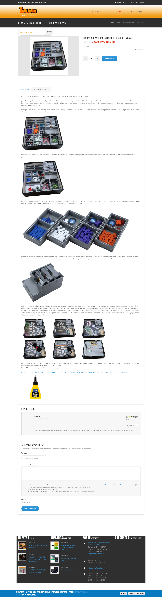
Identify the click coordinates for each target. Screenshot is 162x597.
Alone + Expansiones (68, 570)
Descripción (24, 89)
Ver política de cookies (136, 593)
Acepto (123, 593)
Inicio (112, 22)
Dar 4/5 (28, 502)
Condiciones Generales (96, 554)
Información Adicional (41, 89)
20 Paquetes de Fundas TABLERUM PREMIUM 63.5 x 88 (69, 548)
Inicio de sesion (122, 2)
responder (133, 426)
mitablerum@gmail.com (96, 568)
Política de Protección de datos (98, 556)
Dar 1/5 (22, 502)
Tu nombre (24, 453)
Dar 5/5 (30, 502)
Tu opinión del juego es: (29, 465)
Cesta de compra (138, 2)
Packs (109, 11)
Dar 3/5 (26, 502)
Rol (86, 11)
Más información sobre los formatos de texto (119, 485)
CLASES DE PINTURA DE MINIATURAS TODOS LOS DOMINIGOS (37, 559)
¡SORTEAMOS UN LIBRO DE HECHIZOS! (38, 547)
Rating (24, 499)
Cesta (130, 11)
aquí (64, 368)
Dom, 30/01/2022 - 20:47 (42, 419)
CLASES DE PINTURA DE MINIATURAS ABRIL (37, 571)
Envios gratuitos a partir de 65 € (32, 2)
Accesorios (96, 11)
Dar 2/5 (24, 502)
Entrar (139, 11)
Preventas (119, 11)
